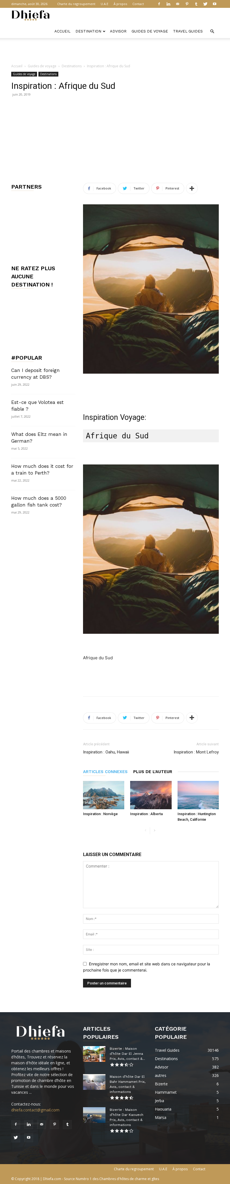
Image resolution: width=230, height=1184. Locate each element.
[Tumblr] (196, 4)
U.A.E (104, 4)
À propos (120, 4)
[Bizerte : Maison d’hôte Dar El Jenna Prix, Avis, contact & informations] (94, 1054)
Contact (138, 4)
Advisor (118, 31)
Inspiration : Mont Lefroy (196, 752)
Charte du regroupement (76, 4)
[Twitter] (205, 4)
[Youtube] (214, 4)
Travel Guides (188, 31)
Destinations (72, 66)
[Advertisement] (115, 50)
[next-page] (154, 830)
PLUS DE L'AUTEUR (152, 771)
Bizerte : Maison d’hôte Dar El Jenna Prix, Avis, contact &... (127, 1054)
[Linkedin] (168, 4)
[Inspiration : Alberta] (150, 795)
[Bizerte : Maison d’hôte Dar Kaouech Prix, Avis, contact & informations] (94, 1115)
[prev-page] (145, 830)
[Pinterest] (187, 4)
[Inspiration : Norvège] (103, 795)
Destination (88, 31)
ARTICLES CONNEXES (105, 771)
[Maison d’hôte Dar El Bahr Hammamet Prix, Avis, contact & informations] (94, 1082)
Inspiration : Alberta (146, 814)
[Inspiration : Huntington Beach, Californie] (198, 795)
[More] (192, 188)
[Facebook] (159, 4)
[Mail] (177, 4)
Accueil (62, 31)
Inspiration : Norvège (100, 814)
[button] (212, 31)
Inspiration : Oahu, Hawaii (106, 752)
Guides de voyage (150, 31)
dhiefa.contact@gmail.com (35, 1110)
